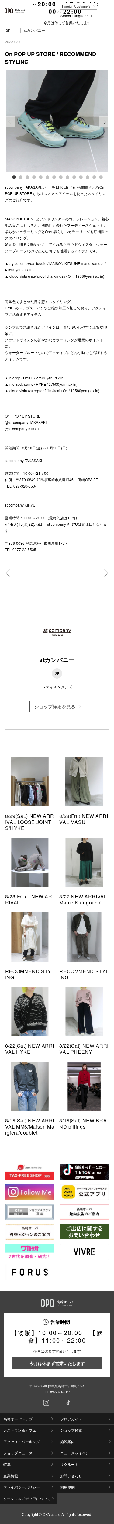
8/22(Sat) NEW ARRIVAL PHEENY (84, 1048)
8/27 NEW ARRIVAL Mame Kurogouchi (83, 899)
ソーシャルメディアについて (27, 1498)
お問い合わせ (71, 1475)
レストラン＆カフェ (19, 1430)
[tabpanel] (57, 121)
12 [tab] (87, 176)
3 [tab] (27, 176)
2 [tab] (20, 176)
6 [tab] (47, 176)
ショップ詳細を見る (54, 706)
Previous (10, 126)
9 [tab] (67, 176)
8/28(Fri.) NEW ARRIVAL (28, 899)
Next (104, 126)
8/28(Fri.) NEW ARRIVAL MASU (83, 818)
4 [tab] (33, 176)
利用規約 (67, 1486)
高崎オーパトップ (18, 1418)
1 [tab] (13, 176)
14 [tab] (100, 176)
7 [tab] (53, 176)
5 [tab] (40, 176)
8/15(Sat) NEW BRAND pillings (83, 1123)
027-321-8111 (60, 1392)
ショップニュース (18, 1452)
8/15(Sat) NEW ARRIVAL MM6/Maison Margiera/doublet (29, 1126)
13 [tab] (93, 176)
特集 (7, 1464)
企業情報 (10, 1475)
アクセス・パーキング (21, 1441)
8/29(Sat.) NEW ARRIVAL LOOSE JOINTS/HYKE (29, 821)
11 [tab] (80, 176)
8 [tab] (60, 176)
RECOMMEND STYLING (29, 974)
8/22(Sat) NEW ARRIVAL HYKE (29, 1048)
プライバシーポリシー (21, 1486)
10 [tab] (73, 176)
